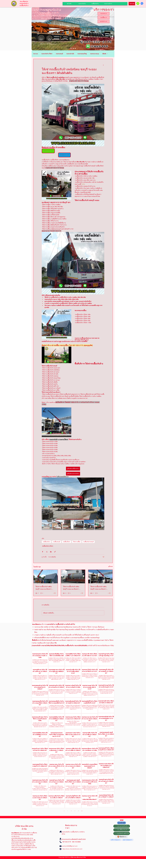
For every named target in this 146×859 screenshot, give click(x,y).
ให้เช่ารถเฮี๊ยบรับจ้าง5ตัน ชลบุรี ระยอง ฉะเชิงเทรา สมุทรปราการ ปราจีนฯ (71, 588)
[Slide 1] (70, 48)
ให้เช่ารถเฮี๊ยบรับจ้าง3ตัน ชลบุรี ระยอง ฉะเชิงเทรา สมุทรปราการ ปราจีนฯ (98, 588)
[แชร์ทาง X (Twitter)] (46, 551)
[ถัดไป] (112, 29)
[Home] (60, 832)
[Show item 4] (78, 525)
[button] (108, 3)
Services (35, 53)
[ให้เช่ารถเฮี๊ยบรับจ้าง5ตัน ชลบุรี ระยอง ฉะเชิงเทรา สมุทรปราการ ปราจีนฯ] (73, 576)
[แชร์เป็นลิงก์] (55, 551)
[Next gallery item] (102, 498)
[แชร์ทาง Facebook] (42, 551)
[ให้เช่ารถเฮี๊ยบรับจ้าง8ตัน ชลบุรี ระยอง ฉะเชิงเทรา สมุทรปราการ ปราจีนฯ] (45, 576)
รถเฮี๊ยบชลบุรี (56, 541)
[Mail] (60, 846)
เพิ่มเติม (104, 53)
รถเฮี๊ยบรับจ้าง (46, 541)
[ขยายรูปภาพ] (73, 499)
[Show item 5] (89, 525)
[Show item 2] (57, 525)
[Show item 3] (68, 525)
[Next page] (81, 810)
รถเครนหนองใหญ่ (82, 53)
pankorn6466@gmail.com (69, 846)
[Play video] (56, 355)
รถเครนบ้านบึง (70, 53)
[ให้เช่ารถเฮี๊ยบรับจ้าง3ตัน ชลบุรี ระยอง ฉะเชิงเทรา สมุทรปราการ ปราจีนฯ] (100, 576)
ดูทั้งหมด (110, 566)
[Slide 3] (75, 48)
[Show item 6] (100, 525)
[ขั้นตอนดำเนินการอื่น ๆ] (103, 65)
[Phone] (60, 842)
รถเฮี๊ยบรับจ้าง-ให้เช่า (47, 546)
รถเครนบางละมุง (94, 53)
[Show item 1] (47, 525)
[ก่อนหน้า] (34, 29)
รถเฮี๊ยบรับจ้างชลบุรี (88, 541)
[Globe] (60, 849)
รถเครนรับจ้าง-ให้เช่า (46, 53)
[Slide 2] (73, 48)
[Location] (60, 839)
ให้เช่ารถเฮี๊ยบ (76, 541)
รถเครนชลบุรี (59, 53)
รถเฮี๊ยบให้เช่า (66, 541)
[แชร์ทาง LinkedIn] (51, 551)
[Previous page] (64, 810)
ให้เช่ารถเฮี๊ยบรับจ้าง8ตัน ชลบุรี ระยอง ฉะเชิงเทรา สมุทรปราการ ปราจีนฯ (43, 588)
